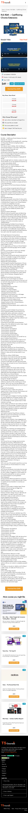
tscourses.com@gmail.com (11, 752)
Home (3, 9)
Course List (4, 766)
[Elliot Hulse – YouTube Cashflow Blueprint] (14, 716)
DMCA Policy (7, 808)
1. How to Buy (6, 781)
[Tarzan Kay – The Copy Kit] (14, 648)
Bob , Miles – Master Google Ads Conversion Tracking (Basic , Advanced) (14, 618)
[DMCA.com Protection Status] (5, 758)
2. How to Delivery (7, 791)
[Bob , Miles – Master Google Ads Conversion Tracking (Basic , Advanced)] (14, 614)
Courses (7, 9)
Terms (13, 808)
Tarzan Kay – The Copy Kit (9, 651)
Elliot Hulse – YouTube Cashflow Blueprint (13, 718)
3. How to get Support (8, 795)
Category (4, 768)
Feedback (4, 773)
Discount (4, 771)
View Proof (23, 39)
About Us (4, 764)
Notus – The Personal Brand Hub (11, 685)
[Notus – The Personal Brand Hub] (14, 682)
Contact (3, 775)
